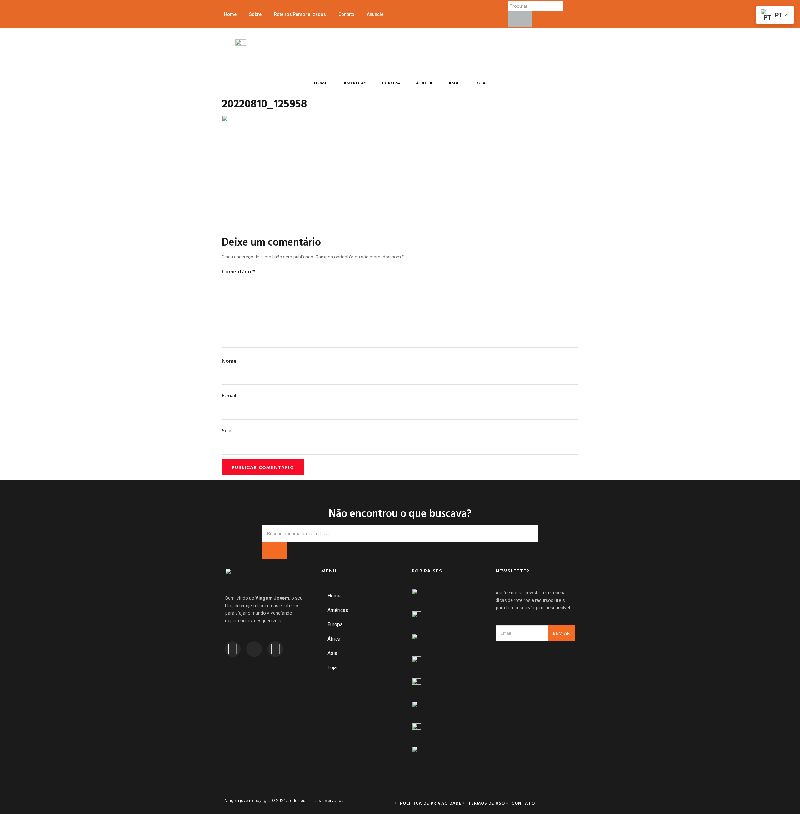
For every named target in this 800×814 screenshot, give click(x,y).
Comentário (238, 271)
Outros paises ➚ (431, 760)
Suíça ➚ (421, 738)
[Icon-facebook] (254, 649)
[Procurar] (520, 19)
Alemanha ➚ (426, 626)
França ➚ (422, 603)
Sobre (255, 14)
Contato (346, 14)
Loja (480, 82)
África (424, 82)
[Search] (274, 550)
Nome (229, 361)
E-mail (229, 395)
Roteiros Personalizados (300, 14)
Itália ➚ (420, 693)
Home (230, 14)
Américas (355, 82)
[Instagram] (233, 649)
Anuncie (375, 14)
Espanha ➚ (425, 670)
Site (227, 430)
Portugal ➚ (425, 715)
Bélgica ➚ (423, 648)
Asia (453, 82)
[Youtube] (275, 649)
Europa (391, 82)
